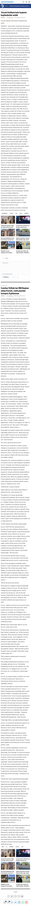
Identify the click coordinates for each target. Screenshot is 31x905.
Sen (22, 846)
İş (6, 846)
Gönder (6, 277)
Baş (3, 846)
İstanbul (11, 846)
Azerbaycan (4, 213)
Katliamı (26, 213)
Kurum (17, 846)
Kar (16, 213)
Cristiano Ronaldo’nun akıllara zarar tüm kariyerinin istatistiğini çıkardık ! (19, 6)
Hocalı (11, 213)
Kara (21, 213)
